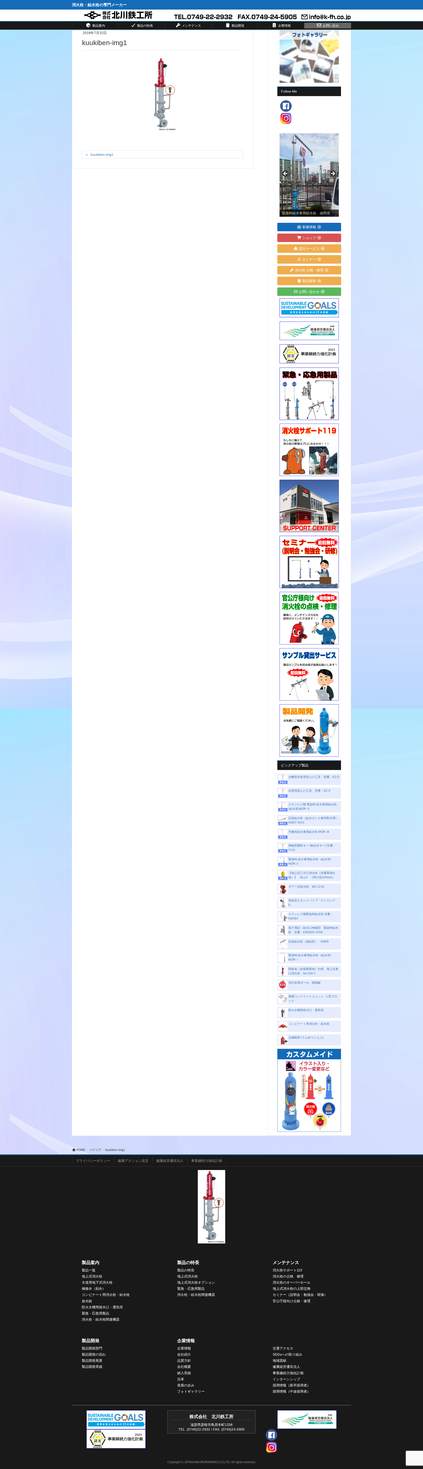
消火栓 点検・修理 (309, 270)
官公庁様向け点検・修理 (291, 1301)
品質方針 (184, 1360)
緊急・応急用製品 (95, 1313)
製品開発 (309, 281)
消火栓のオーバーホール (291, 1282)
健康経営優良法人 (170, 1161)
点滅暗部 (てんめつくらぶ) (305, 1037)
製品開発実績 (92, 1367)
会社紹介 (184, 1354)
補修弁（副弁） (94, 1288)
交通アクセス (283, 1348)
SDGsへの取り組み (287, 1354)
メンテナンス (286, 1262)
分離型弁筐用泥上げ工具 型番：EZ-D (313, 777)
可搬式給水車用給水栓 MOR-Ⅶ (308, 832)
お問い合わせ (309, 292)
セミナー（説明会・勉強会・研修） (300, 1295)
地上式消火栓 (92, 1276)
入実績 (186, 1373)
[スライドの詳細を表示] (309, 175)
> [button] (332, 174)
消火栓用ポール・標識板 (304, 982)
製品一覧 (88, 1270)
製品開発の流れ (94, 1354)
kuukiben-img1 (102, 154)
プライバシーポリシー (93, 1161)
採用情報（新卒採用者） (291, 1385)
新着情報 (309, 227)
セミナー (309, 259)
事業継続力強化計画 (206, 1161)
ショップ (309, 238)
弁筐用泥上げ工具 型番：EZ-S (309, 790)
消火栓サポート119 (287, 1270)
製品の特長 (188, 1262)
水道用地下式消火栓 (97, 1282)
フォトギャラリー (191, 1391)
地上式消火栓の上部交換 (291, 1288)
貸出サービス (309, 249)
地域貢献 (279, 1360)
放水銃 (87, 1301)
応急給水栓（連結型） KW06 (308, 941)
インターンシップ (286, 1379)
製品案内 (90, 1262)
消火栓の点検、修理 (288, 1276)
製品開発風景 (92, 1360)
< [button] (285, 174)
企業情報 (186, 1340)
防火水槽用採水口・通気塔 (306, 1010)
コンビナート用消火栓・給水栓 (308, 1024)
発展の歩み (185, 1385)
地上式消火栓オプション (196, 1282)
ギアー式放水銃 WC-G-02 (306, 886)
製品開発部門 (92, 1348)
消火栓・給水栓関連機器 (100, 1319)
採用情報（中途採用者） (291, 1391)
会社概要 (184, 1367)
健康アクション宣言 (133, 1161)
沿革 (180, 1379)
